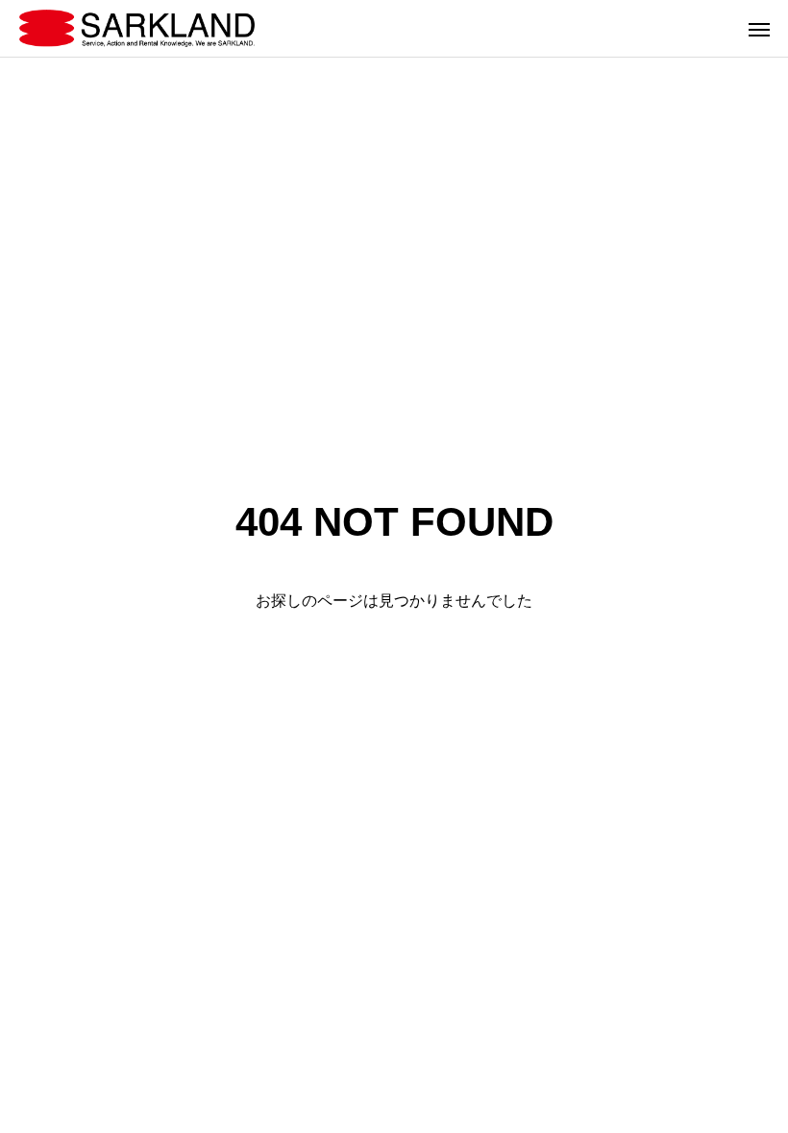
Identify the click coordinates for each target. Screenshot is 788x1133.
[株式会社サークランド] (137, 28)
